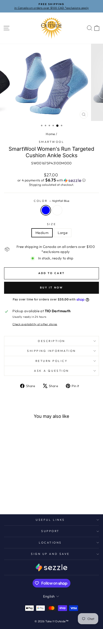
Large (63, 232)
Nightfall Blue (46, 210)
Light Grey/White (57, 210)
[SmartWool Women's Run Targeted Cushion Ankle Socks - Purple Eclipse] (19, 498)
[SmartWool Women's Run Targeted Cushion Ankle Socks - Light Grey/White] (36, 498)
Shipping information (51, 351)
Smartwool (51, 142)
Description (51, 341)
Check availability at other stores (34, 324)
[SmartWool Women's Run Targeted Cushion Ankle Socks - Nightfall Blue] (30, 498)
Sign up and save (50, 554)
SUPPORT (50, 531)
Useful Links (50, 519)
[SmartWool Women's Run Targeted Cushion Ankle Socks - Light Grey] (8, 498)
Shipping (35, 184)
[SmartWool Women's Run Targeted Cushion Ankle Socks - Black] (25, 498)
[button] (51, 180)
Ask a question (51, 370)
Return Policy (51, 361)
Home (50, 134)
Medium (42, 232)
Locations (50, 542)
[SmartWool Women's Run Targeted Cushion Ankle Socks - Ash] (14, 498)
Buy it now (51, 287)
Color (51, 201)
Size (51, 224)
